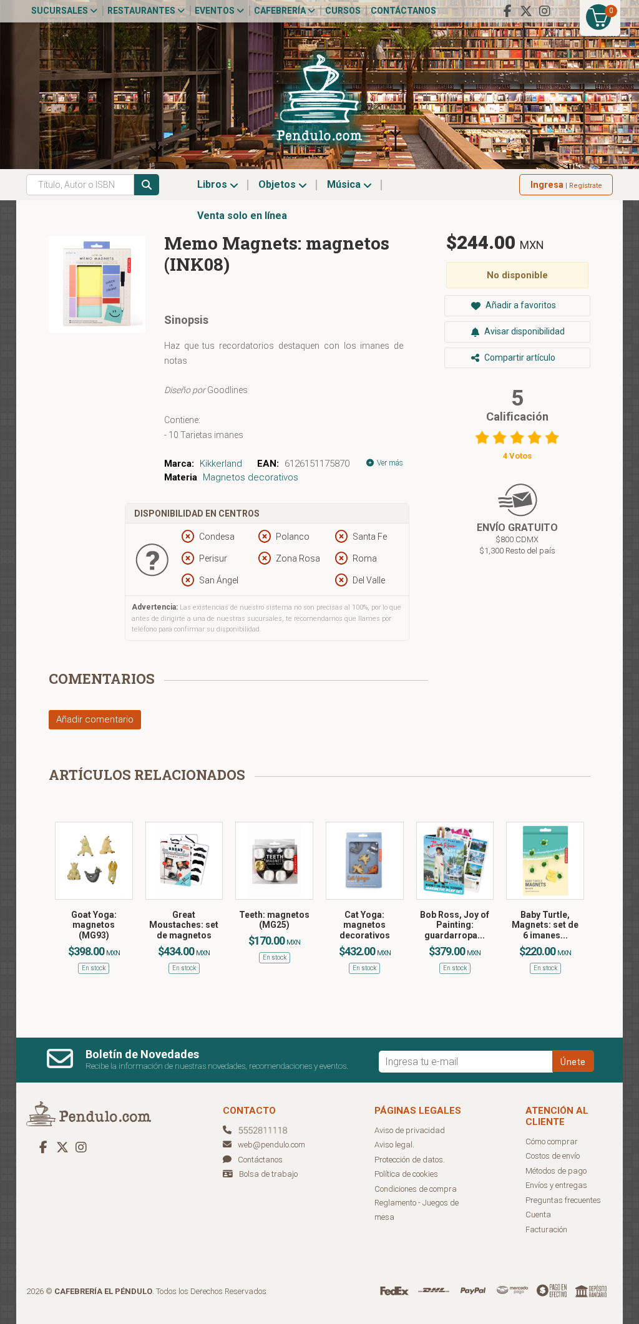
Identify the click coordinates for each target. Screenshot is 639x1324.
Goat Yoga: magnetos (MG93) (94, 925)
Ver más (389, 463)
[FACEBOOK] (507, 11)
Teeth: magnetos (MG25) (274, 920)
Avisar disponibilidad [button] (523, 331)
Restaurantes (142, 11)
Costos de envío (552, 1156)
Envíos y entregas (556, 1185)
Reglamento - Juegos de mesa (416, 1210)
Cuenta (538, 1214)
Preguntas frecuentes (563, 1200)
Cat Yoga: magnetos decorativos (364, 925)
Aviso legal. (394, 1144)
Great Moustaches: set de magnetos (183, 925)
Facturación (546, 1229)
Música (345, 184)
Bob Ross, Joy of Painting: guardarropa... (454, 925)
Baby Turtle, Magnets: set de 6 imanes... (545, 925)
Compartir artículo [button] (518, 358)
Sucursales (60, 11)
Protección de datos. (409, 1159)
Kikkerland (221, 463)
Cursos (343, 11)
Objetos (278, 184)
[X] (526, 11)
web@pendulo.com (271, 1144)
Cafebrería (281, 11)
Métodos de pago (556, 1171)
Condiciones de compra (415, 1189)
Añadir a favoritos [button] (520, 305)
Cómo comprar (551, 1141)
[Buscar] (146, 184)
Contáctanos (403, 11)
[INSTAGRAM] (544, 11)
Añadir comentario (95, 719)
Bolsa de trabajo (268, 1174)
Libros (213, 184)
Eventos (216, 11)
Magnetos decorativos (250, 477)
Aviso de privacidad (409, 1130)
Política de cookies (406, 1174)
